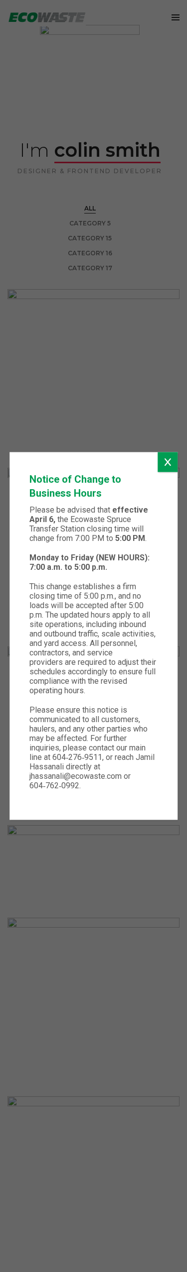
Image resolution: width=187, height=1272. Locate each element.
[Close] (168, 462)
